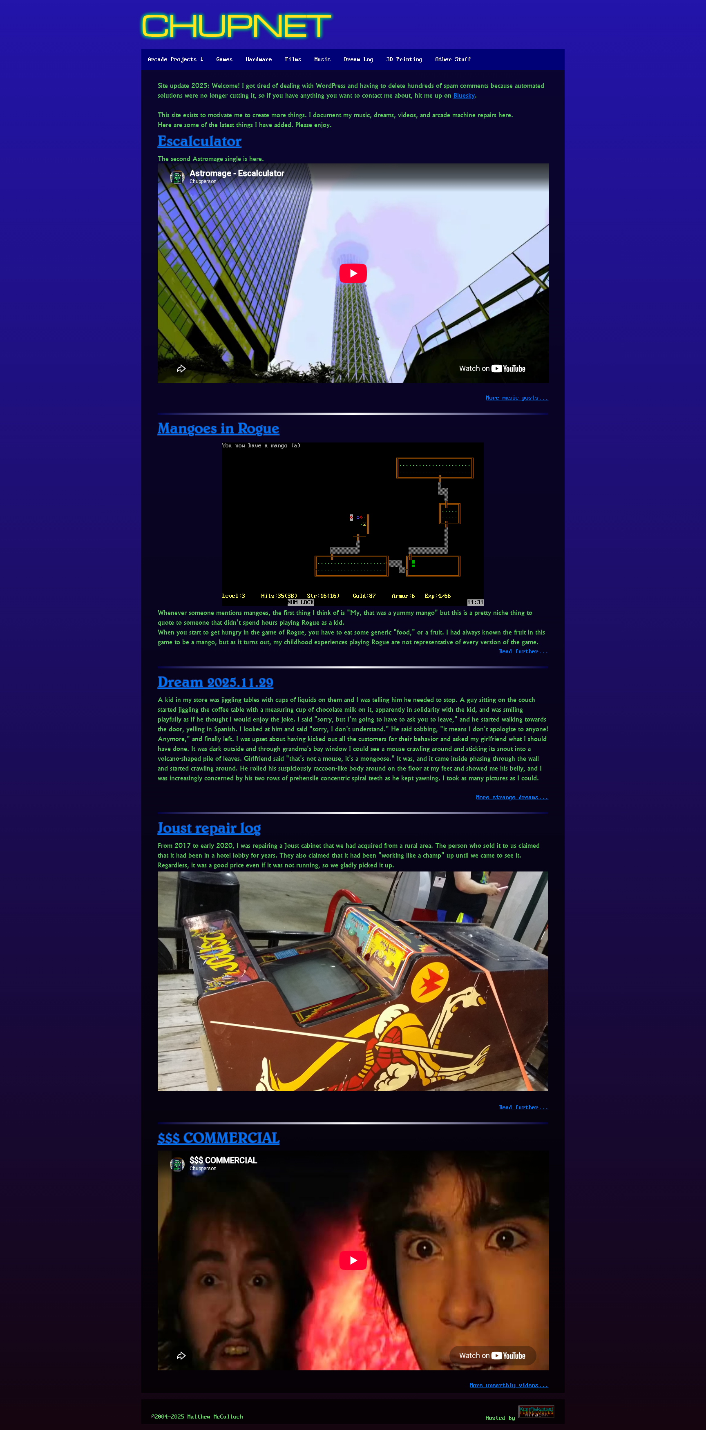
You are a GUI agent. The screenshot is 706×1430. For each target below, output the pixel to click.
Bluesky (464, 95)
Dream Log (358, 59)
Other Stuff (453, 59)
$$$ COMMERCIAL (218, 1137)
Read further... (523, 651)
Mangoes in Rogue (218, 427)
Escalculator (199, 140)
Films (293, 59)
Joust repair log (209, 827)
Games (225, 59)
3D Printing (404, 59)
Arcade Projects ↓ (175, 59)
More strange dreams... (512, 797)
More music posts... (517, 398)
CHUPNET (236, 24)
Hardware (259, 59)
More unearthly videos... (509, 1385)
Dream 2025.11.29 (215, 681)
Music (323, 59)
